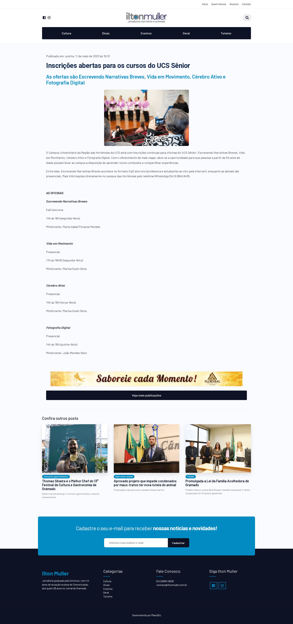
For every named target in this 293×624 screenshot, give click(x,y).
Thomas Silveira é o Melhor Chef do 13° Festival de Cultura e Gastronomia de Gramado (70, 485)
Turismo (226, 33)
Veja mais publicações (146, 395)
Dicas (106, 33)
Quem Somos (218, 4)
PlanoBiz (156, 615)
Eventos (146, 33)
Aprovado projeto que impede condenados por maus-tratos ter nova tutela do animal (145, 483)
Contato (246, 4)
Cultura (66, 33)
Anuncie (234, 4)
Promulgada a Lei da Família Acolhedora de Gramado (217, 483)
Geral (186, 33)
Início (205, 4)
